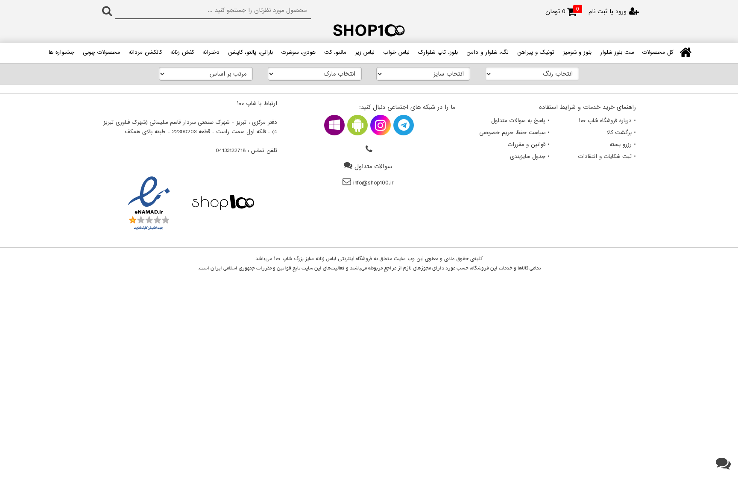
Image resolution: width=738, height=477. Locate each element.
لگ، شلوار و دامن (487, 52)
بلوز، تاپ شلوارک (438, 52)
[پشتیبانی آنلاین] (723, 464)
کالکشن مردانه (145, 52)
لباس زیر (365, 52)
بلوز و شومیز (577, 52)
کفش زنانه (182, 52)
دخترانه (211, 52)
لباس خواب (396, 52)
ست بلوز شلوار (617, 52)
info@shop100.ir (373, 183)
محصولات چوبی (101, 52)
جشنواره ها (61, 52)
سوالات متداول (373, 166)
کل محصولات (657, 52)
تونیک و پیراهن (535, 52)
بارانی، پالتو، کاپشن (250, 52)
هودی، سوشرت (298, 52)
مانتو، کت (335, 52)
